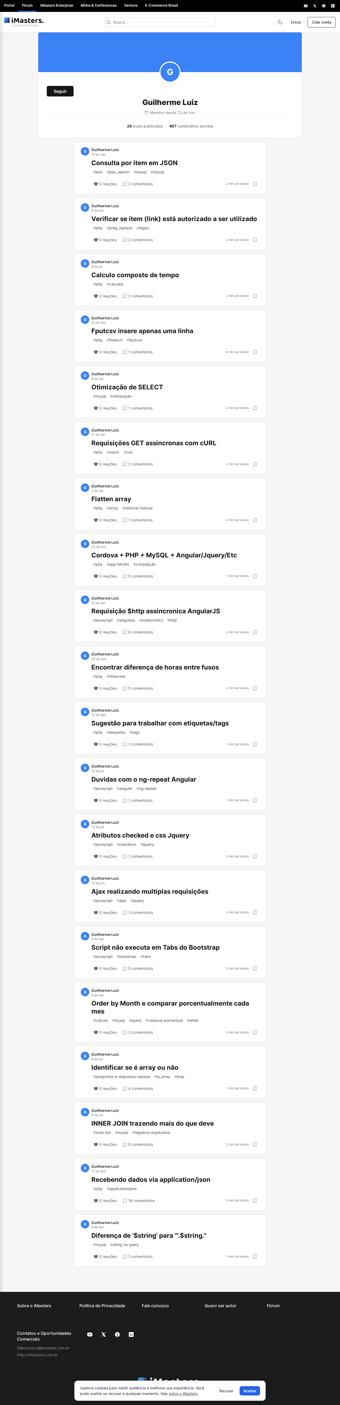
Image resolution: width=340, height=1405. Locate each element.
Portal (9, 5)
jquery (147, 844)
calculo (100, 1020)
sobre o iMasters (183, 1393)
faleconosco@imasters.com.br (43, 1348)
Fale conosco (155, 1305)
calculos (115, 284)
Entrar (296, 22)
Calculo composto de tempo (135, 275)
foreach (114, 340)
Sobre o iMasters (34, 1305)
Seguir (60, 91)
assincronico (151, 620)
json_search (118, 172)
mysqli (157, 172)
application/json (122, 1188)
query (135, 1020)
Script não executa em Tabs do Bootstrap (155, 947)
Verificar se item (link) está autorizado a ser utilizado (174, 219)
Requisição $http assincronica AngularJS (155, 611)
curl (128, 452)
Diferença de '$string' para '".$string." (148, 1235)
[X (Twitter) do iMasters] (103, 1334)
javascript (103, 620)
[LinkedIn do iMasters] (131, 1334)
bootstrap (126, 956)
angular (124, 788)
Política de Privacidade (102, 1305)
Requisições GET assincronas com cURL (153, 443)
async (113, 452)
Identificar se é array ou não (134, 1067)
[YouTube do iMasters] (90, 1334)
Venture (131, 5)
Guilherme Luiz (105, 149)
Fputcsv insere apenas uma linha (142, 331)
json (98, 172)
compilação (144, 564)
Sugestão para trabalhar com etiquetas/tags (160, 723)
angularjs (126, 620)
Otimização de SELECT (127, 387)
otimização (120, 396)
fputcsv (134, 340)
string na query (124, 1244)
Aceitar (249, 1391)
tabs (146, 956)
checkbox (127, 844)
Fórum (27, 5)
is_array (162, 1076)
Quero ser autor (220, 1305)
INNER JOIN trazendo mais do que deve (152, 1123)
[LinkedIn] (333, 6)
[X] (315, 6)
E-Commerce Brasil (161, 5)
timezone (116, 676)
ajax (121, 900)
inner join (102, 1132)
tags (135, 732)
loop (179, 1076)
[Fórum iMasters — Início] (24, 22)
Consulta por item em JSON (134, 163)
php (98, 228)
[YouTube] (306, 6)
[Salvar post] (255, 184)
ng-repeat (146, 788)
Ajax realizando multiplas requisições (149, 891)
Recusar (226, 1391)
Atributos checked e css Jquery (140, 835)
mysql (140, 172)
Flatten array (111, 499)
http (172, 620)
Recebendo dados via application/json (150, 1179)
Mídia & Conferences (99, 5)
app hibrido (118, 564)
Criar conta (321, 22)
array (112, 508)
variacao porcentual (164, 1020)
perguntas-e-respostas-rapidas (121, 1076)
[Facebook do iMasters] (117, 1334)
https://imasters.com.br (37, 1355)
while (192, 1020)
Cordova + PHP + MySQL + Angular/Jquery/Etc (164, 555)
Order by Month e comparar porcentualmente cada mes (170, 1007)
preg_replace (119, 228)
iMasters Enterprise (56, 5)
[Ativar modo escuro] (280, 22)
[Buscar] (108, 22)
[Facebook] (324, 6)
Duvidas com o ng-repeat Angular (143, 779)
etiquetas (116, 732)
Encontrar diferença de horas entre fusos (155, 667)
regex (143, 228)
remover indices (137, 508)
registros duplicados (151, 1132)
